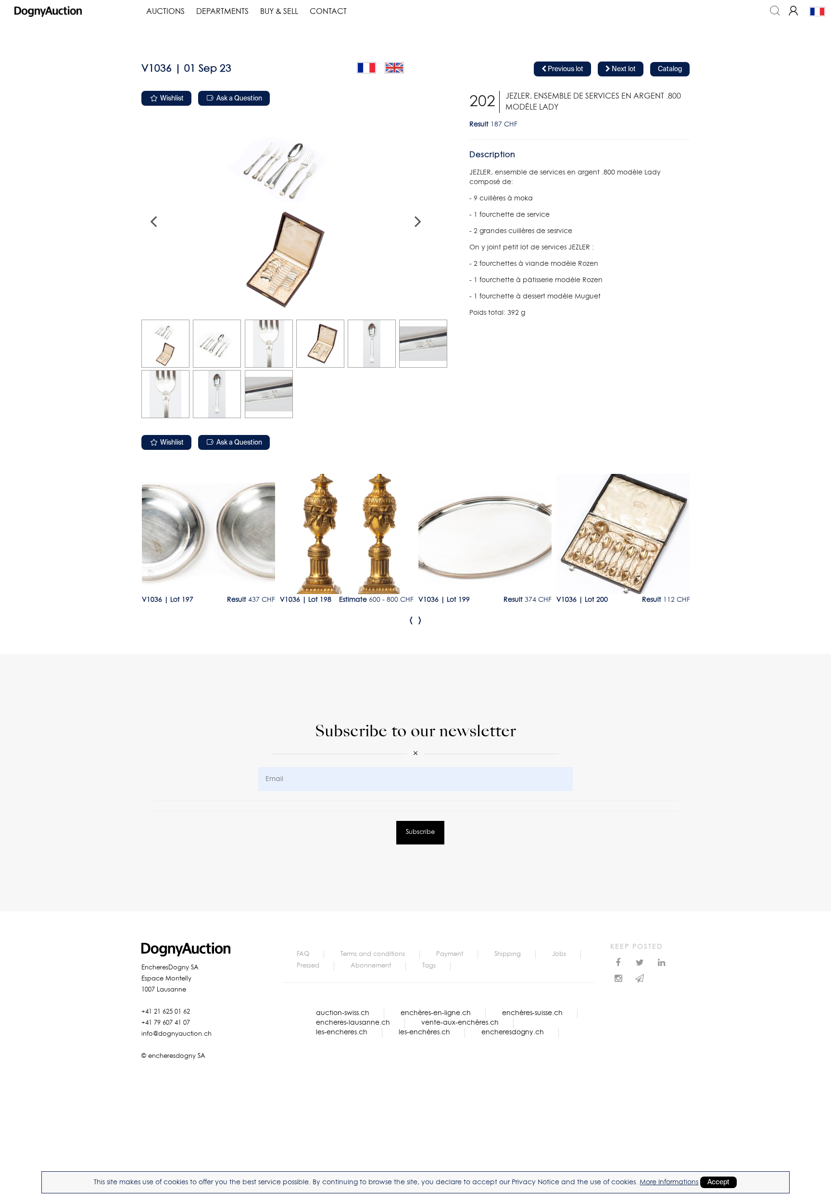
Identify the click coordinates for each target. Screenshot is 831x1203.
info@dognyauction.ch (176, 1034)
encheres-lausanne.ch (353, 1022)
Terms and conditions (372, 954)
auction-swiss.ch (342, 1013)
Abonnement (371, 966)
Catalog (670, 69)
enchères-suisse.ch (532, 1013)
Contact (328, 11)
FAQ (303, 954)
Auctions (165, 11)
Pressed (308, 966)
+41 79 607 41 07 (165, 1023)
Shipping (507, 954)
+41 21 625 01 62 (165, 1012)
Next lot (623, 69)
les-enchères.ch (424, 1032)
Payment (449, 954)
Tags (429, 966)
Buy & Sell (279, 11)
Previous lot (564, 69)
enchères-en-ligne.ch (436, 1013)
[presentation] (411, 620)
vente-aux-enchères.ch (460, 1022)
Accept (718, 1182)
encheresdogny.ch (512, 1032)
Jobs (559, 954)
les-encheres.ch (341, 1032)
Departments (222, 11)
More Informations (669, 1182)
